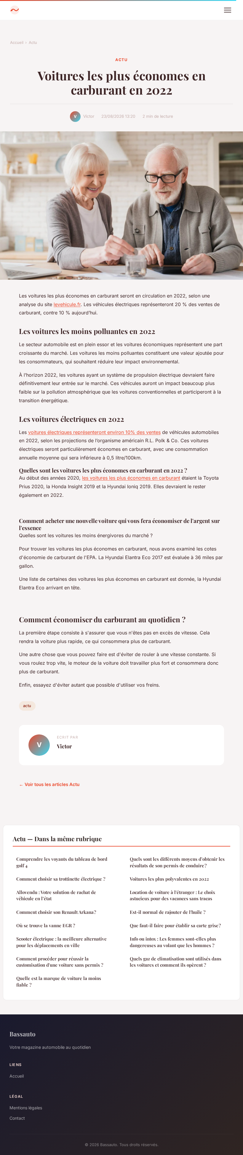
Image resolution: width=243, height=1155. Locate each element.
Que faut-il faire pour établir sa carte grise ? (175, 925)
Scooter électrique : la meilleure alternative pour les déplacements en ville (61, 942)
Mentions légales (25, 1107)
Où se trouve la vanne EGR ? (45, 925)
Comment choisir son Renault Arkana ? (56, 912)
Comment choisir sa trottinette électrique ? (60, 879)
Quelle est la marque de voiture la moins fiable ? (58, 981)
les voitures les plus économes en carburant (131, 478)
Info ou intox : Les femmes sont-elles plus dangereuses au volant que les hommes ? (173, 942)
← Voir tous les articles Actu (49, 784)
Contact (17, 1118)
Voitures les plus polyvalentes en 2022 (169, 879)
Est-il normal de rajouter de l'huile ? (167, 912)
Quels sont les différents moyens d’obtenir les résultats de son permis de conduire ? (177, 862)
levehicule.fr (67, 304)
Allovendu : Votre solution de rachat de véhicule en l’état (56, 895)
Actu (33, 42)
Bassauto (22, 1034)
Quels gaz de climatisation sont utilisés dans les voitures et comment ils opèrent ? (175, 962)
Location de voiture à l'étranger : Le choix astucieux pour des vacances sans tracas (172, 895)
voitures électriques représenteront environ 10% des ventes (94, 432)
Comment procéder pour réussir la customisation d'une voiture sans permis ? (59, 962)
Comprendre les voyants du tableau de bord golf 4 (61, 862)
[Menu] (228, 10)
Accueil (16, 42)
